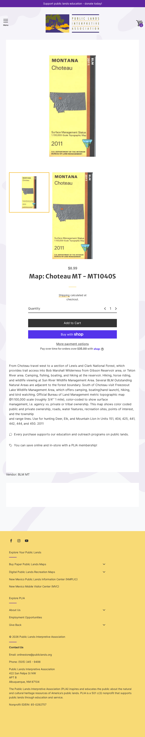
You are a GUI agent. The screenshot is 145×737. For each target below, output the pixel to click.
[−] (105, 308)
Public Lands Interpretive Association (42, 636)
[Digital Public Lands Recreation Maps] (104, 572)
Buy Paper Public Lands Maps (27, 564)
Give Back (15, 624)
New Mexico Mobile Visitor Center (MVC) (34, 586)
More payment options (72, 344)
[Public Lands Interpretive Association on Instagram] (19, 541)
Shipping (64, 295)
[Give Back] (104, 625)
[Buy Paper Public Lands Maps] (104, 564)
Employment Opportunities (25, 617)
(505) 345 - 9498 (29, 661)
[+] (115, 308)
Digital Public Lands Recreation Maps (32, 571)
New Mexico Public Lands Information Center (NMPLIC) (43, 579)
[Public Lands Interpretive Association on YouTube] (27, 541)
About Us (14, 610)
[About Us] (104, 610)
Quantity (34, 308)
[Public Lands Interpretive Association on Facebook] (11, 541)
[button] (139, 23)
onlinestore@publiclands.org (34, 654)
